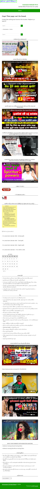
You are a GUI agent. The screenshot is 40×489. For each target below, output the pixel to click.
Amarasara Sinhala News (30, 4)
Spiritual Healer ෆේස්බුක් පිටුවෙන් (11, 327)
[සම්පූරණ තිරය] (36, 181)
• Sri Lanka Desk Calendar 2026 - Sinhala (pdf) (13, 236)
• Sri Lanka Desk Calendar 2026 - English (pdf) (13, 245)
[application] (20, 172)
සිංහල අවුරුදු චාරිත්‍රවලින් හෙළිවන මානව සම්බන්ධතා (15, 329)
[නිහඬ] (35, 181)
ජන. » (4, 271)
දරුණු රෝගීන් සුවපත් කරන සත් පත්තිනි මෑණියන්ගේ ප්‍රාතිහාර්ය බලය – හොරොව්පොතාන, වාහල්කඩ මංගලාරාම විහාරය (19, 315)
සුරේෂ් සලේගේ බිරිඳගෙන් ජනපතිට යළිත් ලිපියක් (14, 280)
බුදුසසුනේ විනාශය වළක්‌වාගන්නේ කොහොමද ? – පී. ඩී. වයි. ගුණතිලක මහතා (20, 308)
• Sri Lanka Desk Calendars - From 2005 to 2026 (13, 249)
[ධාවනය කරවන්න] (3, 181)
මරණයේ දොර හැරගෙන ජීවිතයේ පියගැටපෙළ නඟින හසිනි (16, 333)
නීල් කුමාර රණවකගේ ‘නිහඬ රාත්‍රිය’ (11, 312)
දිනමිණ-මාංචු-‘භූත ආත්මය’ (8, 231)
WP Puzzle (35, 486)
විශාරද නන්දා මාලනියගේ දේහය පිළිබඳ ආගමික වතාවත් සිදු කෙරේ (17, 278)
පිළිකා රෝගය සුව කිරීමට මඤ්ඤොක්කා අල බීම (13, 310)
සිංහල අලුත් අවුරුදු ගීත (8, 331)
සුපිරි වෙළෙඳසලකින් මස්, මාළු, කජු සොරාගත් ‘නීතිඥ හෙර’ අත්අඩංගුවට (20, 459)
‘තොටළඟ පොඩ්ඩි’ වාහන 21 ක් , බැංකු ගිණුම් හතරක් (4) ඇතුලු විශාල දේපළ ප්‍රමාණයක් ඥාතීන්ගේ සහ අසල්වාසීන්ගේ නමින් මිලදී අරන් (20, 282)
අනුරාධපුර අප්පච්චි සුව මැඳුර (9, 338)
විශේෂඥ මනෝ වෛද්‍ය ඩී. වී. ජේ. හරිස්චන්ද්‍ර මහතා (14, 297)
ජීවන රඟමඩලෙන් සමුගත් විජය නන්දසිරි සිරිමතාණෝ (15, 318)
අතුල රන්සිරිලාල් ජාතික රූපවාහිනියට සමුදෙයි (13, 323)
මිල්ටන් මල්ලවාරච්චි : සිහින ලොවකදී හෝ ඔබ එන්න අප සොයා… (17, 306)
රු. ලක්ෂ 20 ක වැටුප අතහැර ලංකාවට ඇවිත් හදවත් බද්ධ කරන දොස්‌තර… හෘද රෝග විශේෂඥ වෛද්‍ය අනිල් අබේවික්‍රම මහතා (20, 303)
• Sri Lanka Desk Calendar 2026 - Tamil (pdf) (12, 240)
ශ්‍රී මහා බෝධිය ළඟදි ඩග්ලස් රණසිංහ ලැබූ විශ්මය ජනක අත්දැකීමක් (17, 325)
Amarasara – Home (7, 29)
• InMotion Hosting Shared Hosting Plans (12, 446)
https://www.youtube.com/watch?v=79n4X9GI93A (14, 369)
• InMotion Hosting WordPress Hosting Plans (13, 448)
